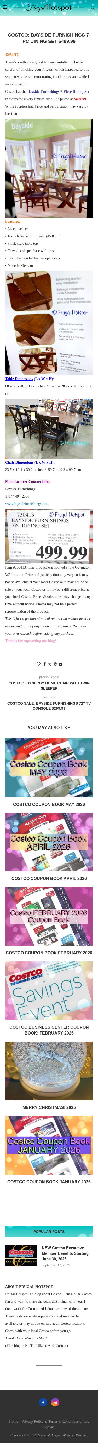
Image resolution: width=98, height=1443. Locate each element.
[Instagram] (55, 1402)
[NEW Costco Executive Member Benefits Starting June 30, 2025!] (21, 1255)
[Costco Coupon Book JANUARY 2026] (49, 1145)
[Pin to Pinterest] (55, 664)
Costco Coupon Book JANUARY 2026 (49, 1182)
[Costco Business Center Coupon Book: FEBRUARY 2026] (49, 990)
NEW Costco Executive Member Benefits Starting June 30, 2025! (65, 1253)
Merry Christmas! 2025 (49, 1107)
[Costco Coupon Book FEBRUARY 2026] (49, 916)
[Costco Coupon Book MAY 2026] (49, 767)
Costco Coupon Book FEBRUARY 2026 (49, 953)
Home (13, 1422)
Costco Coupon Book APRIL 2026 (49, 878)
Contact (49, 1427)
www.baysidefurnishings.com (27, 504)
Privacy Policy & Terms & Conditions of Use (55, 1422)
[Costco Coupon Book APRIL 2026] (49, 842)
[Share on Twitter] (49, 664)
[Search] (92, 8)
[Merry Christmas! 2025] (49, 1071)
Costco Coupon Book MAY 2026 (49, 804)
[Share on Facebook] (45, 664)
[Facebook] (43, 1402)
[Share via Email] (60, 664)
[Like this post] (39, 664)
